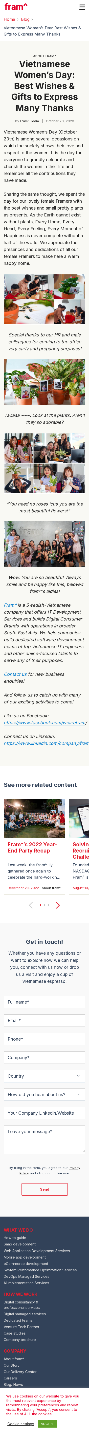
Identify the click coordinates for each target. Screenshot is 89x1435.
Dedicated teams (18, 1320)
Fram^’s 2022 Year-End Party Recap (32, 847)
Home (9, 19)
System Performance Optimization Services (40, 1270)
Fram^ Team (29, 121)
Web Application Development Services (37, 1251)
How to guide (15, 1238)
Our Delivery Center (20, 1372)
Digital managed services (25, 1314)
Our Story (12, 1365)
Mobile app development (25, 1257)
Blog (25, 19)
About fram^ (51, 888)
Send (44, 1189)
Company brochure (20, 1340)
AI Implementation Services (26, 1283)
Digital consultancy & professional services (22, 1305)
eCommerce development (26, 1263)
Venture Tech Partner (21, 1327)
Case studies (15, 1333)
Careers (10, 1378)
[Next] (57, 905)
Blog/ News (13, 1384)
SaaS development (20, 1244)
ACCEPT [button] (47, 1424)
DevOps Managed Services (26, 1276)
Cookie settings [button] (20, 1424)
